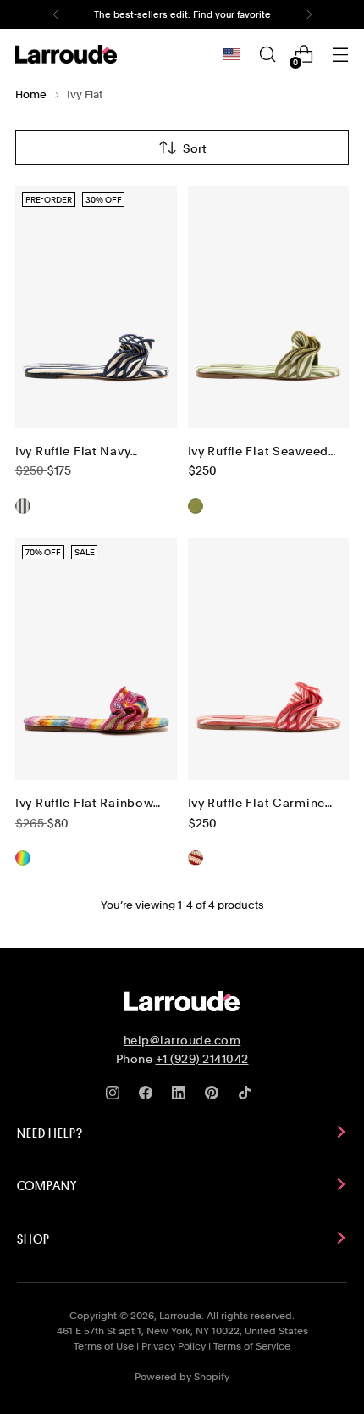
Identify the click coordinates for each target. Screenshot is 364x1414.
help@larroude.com (182, 1040)
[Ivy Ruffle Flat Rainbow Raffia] (96, 659)
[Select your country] (232, 54)
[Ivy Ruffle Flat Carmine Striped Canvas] (269, 659)
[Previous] (55, 14)
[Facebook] (149, 1096)
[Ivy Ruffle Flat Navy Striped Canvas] (96, 307)
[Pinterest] (215, 1096)
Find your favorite (232, 14)
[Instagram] (116, 1096)
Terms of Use (104, 1346)
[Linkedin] (182, 1096)
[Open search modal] (267, 54)
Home (31, 94)
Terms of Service (251, 1346)
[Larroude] (66, 54)
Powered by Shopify (182, 1377)
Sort (195, 148)
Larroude (180, 1316)
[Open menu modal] (340, 54)
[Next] (309, 14)
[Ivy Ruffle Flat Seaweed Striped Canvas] (269, 307)
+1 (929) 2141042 (202, 1059)
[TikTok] (248, 1096)
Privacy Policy (173, 1346)
